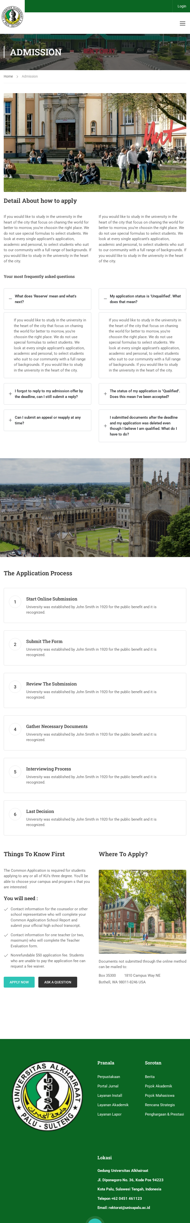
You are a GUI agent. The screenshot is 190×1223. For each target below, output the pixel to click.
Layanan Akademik (113, 1105)
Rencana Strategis (160, 1105)
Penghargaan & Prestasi (164, 1114)
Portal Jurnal (108, 1086)
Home (8, 76)
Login (182, 6)
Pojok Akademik (158, 1086)
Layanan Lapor (109, 1114)
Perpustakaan (108, 1077)
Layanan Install (109, 1095)
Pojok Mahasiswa (159, 1095)
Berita (150, 1077)
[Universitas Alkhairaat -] (12, 17)
